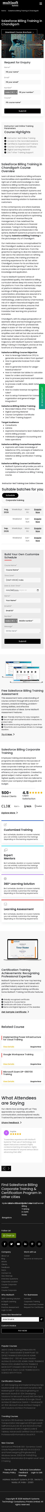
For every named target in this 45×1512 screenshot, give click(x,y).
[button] (3, 1168)
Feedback (5, 1267)
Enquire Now (37, 511)
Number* (8, 616)
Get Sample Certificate (14, 1011)
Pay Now (22, 1330)
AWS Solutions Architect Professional (18, 1408)
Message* (8, 626)
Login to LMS (6, 1310)
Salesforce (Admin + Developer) (26, 1402)
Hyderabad (7, 1203)
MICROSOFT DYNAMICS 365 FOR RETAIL (18, 1367)
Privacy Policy (9, 1472)
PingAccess (35, 1423)
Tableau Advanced (10, 1431)
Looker (33, 1428)
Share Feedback (10, 1122)
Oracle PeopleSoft (9, 1449)
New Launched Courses (34, 1304)
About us (5, 1256)
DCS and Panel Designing (20, 1451)
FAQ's (3, 1270)
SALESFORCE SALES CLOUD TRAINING (17, 1370)
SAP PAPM (26, 1455)
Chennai (39, 1203)
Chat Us (9, 1235)
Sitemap (23, 1475)
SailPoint (5, 1426)
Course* (7, 98)
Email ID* (8, 606)
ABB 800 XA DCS (27, 1449)
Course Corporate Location (9, 1286)
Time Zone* (9, 575)
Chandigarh (20, 1203)
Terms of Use (10, 1469)
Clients (4, 1264)
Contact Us (6, 1273)
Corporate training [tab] (15, 500)
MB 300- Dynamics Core (29, 1446)
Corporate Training (32, 1301)
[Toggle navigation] (41, 4)
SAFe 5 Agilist (22, 1428)
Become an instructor (33, 1258)
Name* (7, 596)
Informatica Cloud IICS (24, 1434)
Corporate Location (9, 1281)
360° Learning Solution (10, 1298)
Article (4, 1261)
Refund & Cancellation (30, 1469)
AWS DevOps (36, 1396)
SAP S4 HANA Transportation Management (22, 1421)
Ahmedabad (14, 1203)
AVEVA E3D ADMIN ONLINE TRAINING (26, 1361)
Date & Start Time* (12, 586)
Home (3, 11)
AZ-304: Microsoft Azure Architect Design (20, 1405)
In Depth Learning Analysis (8, 1303)
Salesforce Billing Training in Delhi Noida (27, 1209)
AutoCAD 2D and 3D (20, 1426)
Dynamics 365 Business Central (15, 1420)
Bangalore (7, 1217)
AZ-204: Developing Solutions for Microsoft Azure (18, 1395)
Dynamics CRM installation (13, 1399)
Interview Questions (9, 1279)
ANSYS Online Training (11, 1349)
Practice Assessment (10, 1307)
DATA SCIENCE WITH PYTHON (20, 1371)
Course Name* (10, 565)
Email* (7, 77)
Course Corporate (9, 1290)
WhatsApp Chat (42, 395)
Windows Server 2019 (11, 1455)
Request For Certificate (33, 1307)
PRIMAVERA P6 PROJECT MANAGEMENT (18, 1351)
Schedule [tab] (10, 495)
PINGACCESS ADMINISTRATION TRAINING (18, 1364)
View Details (8, 1047)
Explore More (8, 812)
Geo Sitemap (6, 1276)
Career (27, 1256)
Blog (3, 1258)
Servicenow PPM (9, 1446)
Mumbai (32, 1203)
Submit (22, 641)
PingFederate (28, 1452)
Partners (27, 1298)
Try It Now (7, 734)
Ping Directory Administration (18, 1457)
